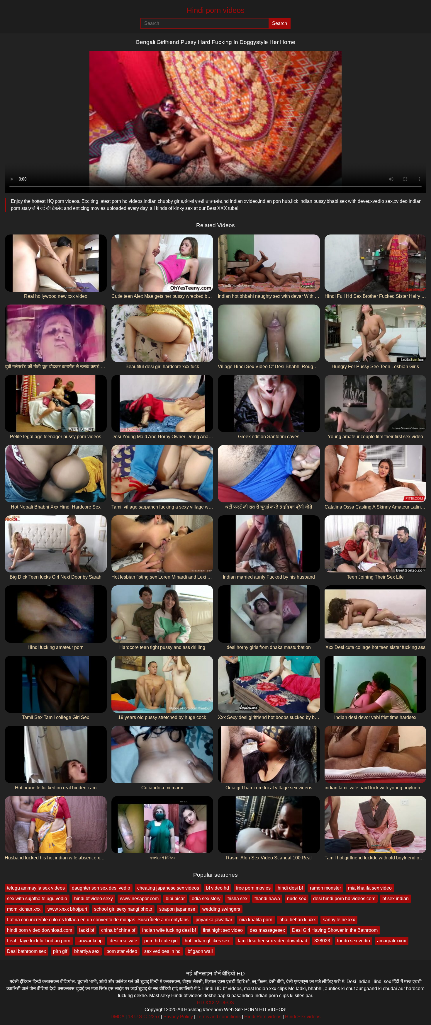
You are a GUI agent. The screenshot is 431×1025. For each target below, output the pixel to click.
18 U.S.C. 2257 (144, 1016)
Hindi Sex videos (302, 1016)
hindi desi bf (290, 887)
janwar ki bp (90, 940)
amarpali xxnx (391, 940)
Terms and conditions (218, 1016)
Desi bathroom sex (26, 951)
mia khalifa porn (255, 919)
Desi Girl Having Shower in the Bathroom (335, 930)
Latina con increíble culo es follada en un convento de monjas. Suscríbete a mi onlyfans (98, 919)
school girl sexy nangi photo (123, 909)
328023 (322, 940)
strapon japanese (177, 909)
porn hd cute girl (161, 940)
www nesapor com (139, 898)
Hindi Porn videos (262, 1016)
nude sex (296, 898)
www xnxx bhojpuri (67, 909)
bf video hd (217, 887)
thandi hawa (267, 898)
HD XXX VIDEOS (215, 1002)
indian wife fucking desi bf (169, 930)
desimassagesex (267, 930)
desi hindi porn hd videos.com (344, 898)
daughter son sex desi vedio (101, 887)
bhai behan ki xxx (297, 919)
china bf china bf (118, 930)
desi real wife (123, 940)
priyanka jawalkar (214, 919)
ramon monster (325, 887)
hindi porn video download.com (39, 930)
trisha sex (237, 898)
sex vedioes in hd (162, 951)
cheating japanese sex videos (168, 887)
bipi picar (175, 898)
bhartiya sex (86, 951)
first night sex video (223, 930)
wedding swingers (221, 909)
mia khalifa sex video (370, 887)
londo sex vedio (353, 940)
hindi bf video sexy (93, 898)
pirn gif (60, 951)
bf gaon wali (200, 951)
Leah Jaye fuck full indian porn (38, 940)
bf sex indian (395, 898)
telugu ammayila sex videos (36, 887)
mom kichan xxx (23, 909)
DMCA (117, 1016)
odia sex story (206, 898)
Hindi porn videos (215, 10)
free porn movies (253, 887)
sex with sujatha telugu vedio (37, 898)
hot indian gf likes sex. (208, 940)
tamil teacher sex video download (272, 940)
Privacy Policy (178, 1016)
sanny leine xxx (339, 919)
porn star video (121, 951)
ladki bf (86, 930)
